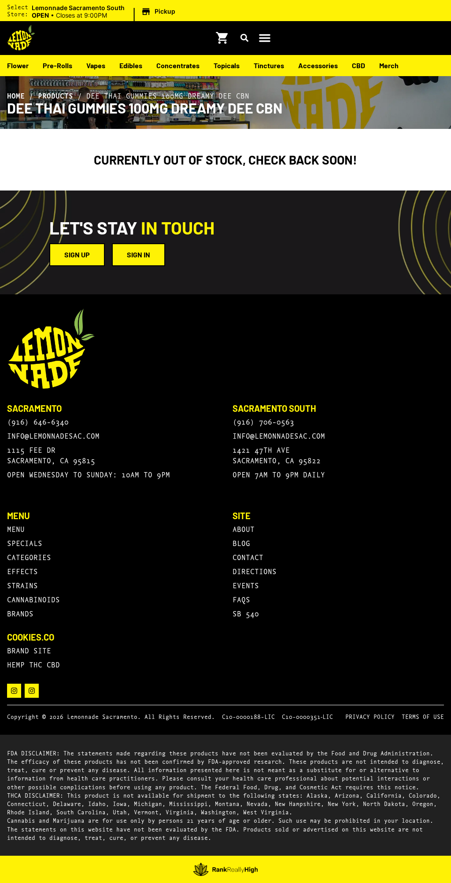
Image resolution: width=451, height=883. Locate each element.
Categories (29, 557)
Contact (248, 557)
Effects (22, 571)
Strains (22, 585)
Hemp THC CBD (33, 664)
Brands (20, 613)
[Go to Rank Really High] (225, 869)
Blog (241, 543)
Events (246, 585)
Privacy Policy (370, 716)
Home (16, 95)
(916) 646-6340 (38, 421)
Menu (16, 529)
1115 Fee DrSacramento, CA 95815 (51, 454)
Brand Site (29, 650)
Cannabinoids (33, 599)
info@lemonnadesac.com (53, 435)
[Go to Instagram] (14, 691)
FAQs (241, 599)
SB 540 (246, 613)
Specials (24, 543)
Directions (255, 571)
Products (55, 95)
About (244, 529)
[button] (105, 11)
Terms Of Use (423, 716)
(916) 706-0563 (263, 421)
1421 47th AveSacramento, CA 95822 (277, 454)
